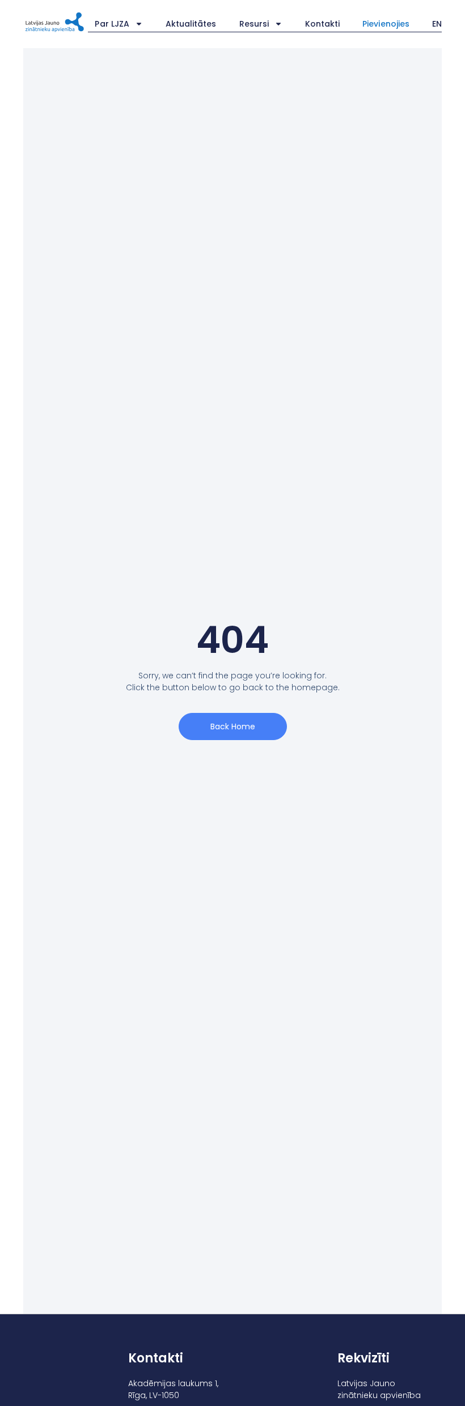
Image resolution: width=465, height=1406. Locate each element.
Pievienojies (385, 23)
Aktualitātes (191, 23)
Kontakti (322, 23)
